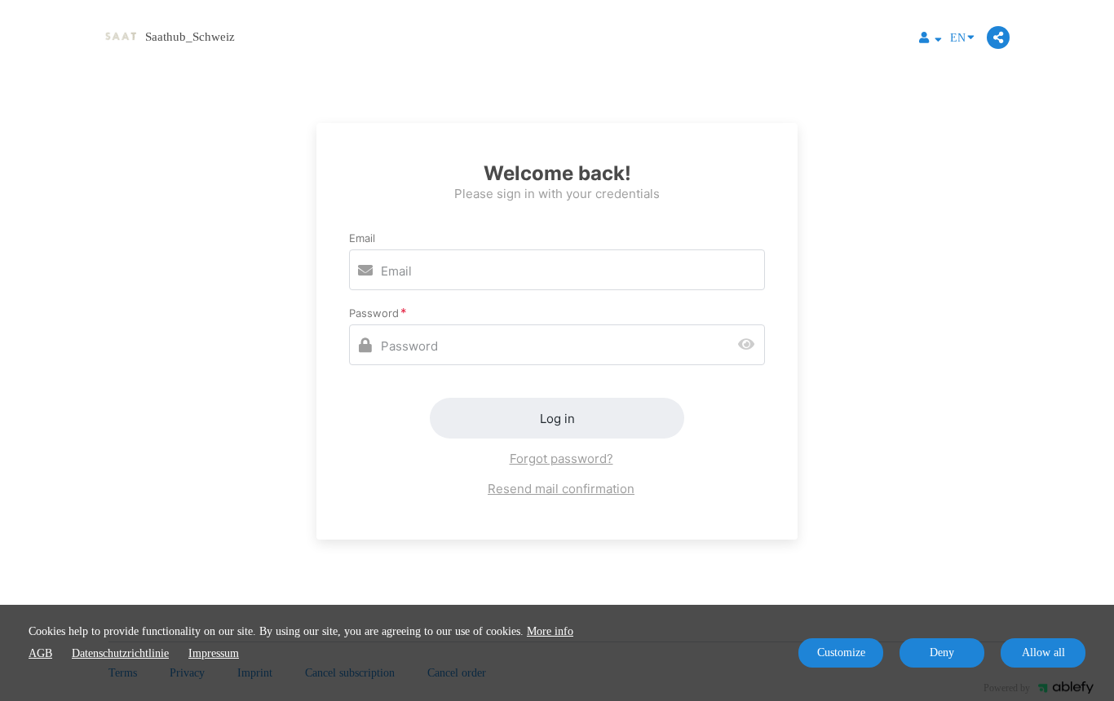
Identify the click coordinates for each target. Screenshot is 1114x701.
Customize (841, 652)
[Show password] (749, 345)
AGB (40, 653)
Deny (942, 652)
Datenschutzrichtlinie (120, 653)
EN (958, 38)
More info (550, 631)
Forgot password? (561, 458)
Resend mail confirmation (561, 488)
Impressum (213, 653)
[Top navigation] (930, 40)
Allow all (1043, 652)
